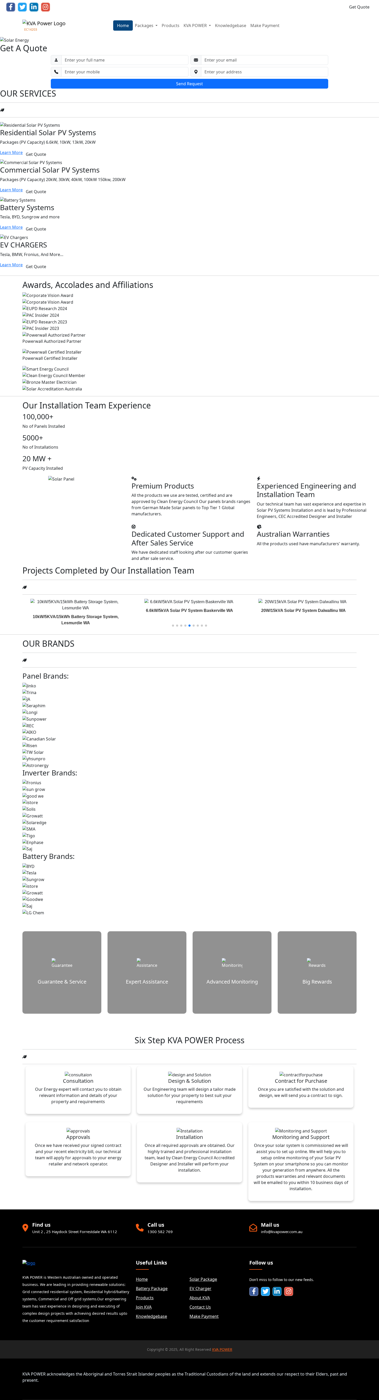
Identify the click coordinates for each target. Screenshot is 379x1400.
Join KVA (144, 1307)
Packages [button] (144, 25)
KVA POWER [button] (196, 25)
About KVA (200, 1298)
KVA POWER (222, 1349)
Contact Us (200, 1307)
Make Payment (264, 25)
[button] (173, 626)
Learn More (11, 152)
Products (170, 25)
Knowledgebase (230, 25)
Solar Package (203, 1279)
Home (123, 25)
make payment (204, 1316)
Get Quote (359, 7)
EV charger (200, 1288)
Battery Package (152, 1288)
